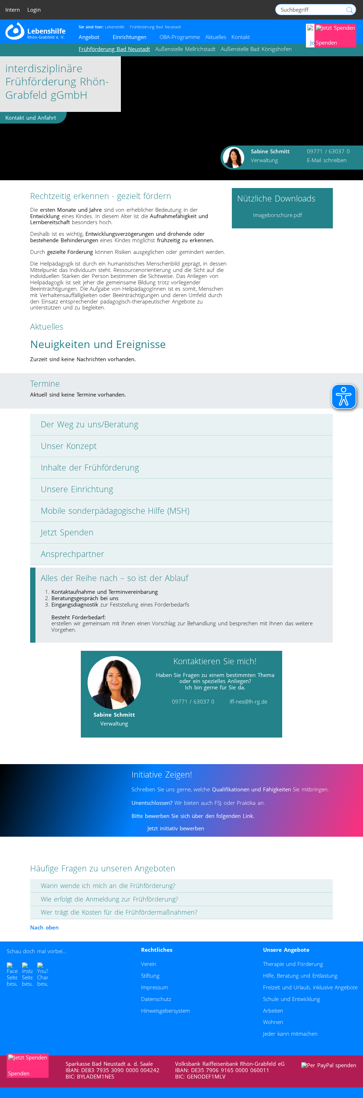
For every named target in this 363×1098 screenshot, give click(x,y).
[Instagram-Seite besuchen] (27, 974)
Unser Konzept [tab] (69, 445)
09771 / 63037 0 (328, 151)
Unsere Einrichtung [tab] (77, 489)
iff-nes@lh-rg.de (248, 701)
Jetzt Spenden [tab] (67, 532)
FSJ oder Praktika (234, 802)
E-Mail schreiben (327, 160)
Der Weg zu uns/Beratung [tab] (89, 424)
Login (34, 10)
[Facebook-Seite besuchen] (12, 974)
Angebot (89, 36)
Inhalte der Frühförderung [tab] (90, 467)
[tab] (181, 885)
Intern (12, 10)
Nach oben (44, 927)
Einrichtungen (129, 36)
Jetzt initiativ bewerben (175, 828)
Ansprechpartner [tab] (72, 553)
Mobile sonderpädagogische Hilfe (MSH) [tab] (115, 510)
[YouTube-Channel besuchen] (42, 974)
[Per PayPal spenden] (329, 1065)
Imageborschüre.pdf (277, 214)
